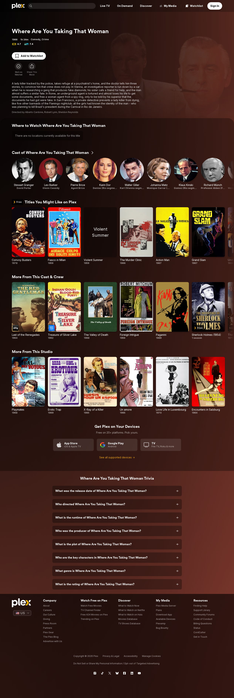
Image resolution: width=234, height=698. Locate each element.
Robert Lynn (50, 112)
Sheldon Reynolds (68, 112)
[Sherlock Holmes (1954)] (208, 310)
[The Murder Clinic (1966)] (136, 236)
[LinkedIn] (132, 673)
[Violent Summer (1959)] (100, 236)
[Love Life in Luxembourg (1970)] (172, 385)
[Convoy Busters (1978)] (28, 236)
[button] (31, 69)
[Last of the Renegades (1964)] (28, 310)
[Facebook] (124, 673)
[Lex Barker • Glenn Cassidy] (51, 174)
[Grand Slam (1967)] (208, 236)
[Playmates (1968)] (28, 385)
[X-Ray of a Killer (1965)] (100, 385)
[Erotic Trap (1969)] (64, 385)
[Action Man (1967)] (172, 236)
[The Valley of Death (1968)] (100, 310)
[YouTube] (139, 673)
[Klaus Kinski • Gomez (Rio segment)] (186, 174)
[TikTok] (102, 673)
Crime (45, 39)
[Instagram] (95, 673)
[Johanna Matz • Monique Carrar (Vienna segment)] (159, 174)
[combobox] (64, 6)
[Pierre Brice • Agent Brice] (78, 174)
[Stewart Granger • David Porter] (24, 174)
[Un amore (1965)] (136, 385)
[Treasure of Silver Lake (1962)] (64, 310)
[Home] (18, 6)
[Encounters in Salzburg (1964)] (208, 385)
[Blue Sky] (117, 673)
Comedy (35, 39)
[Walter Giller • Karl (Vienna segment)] (132, 174)
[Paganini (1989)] (172, 310)
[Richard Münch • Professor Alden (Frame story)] (213, 174)
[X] (109, 673)
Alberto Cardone (34, 112)
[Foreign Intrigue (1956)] (136, 310)
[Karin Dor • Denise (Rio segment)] (105, 174)
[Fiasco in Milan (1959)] (64, 236)
